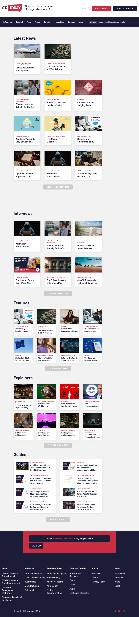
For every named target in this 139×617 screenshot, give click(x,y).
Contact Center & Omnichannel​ (10, 575)
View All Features (57, 368)
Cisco (72, 584)
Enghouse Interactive (79, 593)
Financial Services (33, 573)
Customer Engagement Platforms (8, 590)
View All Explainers (58, 445)
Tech (29, 22)
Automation (52, 586)
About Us (96, 573)
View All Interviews (58, 293)
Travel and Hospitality (35, 577)
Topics (38, 22)
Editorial (20, 22)
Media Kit (119, 577)
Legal (117, 586)
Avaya (72, 589)
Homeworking (53, 577)
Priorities (48, 22)
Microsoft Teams (55, 581)
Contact (95, 577)
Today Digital (30, 611)
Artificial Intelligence (56, 573)
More (81, 22)
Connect (72, 22)
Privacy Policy (98, 581)
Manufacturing (32, 586)
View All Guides (58, 519)
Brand (117, 581)
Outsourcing (30, 590)
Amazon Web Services (76, 575)
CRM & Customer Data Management (11, 582)
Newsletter (101, 8)
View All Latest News (58, 187)
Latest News (8, 22)
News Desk (119, 573)
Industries (60, 22)
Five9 (72, 580)
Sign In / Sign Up (125, 8)
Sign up (36, 545)
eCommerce (30, 581)
